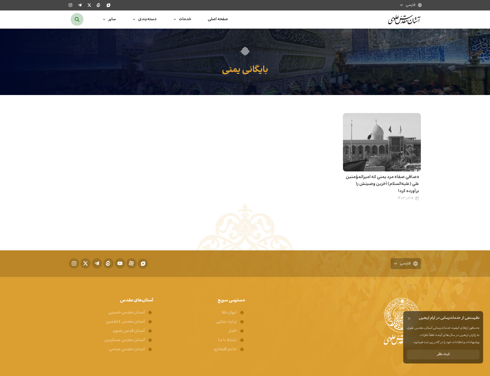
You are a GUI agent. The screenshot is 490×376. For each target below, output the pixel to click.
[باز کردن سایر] (104, 19)
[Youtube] (120, 263)
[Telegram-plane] (80, 5)
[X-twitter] (89, 5)
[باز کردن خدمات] (175, 19)
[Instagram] (70, 5)
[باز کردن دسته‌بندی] (134, 19)
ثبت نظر (443, 354)
